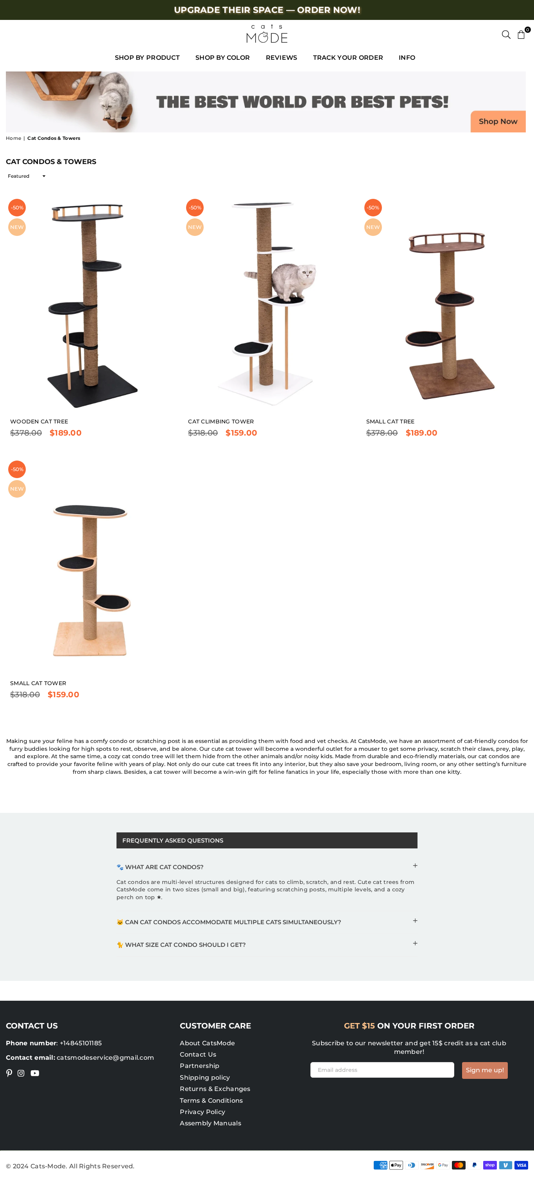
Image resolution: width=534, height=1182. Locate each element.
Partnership (199, 1066)
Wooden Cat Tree (39, 421)
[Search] (506, 33)
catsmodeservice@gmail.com (104, 1057)
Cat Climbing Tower (221, 421)
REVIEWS (281, 57)
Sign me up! (485, 1070)
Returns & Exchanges (215, 1089)
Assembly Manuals (210, 1123)
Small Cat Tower (38, 683)
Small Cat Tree (390, 421)
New (17, 227)
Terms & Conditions (211, 1100)
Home (13, 138)
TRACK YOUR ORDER (348, 57)
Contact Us (198, 1054)
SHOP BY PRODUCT (147, 57)
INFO (407, 57)
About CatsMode (207, 1043)
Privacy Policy (202, 1112)
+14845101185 (81, 1043)
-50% (17, 207)
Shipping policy (205, 1077)
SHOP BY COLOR (222, 57)
